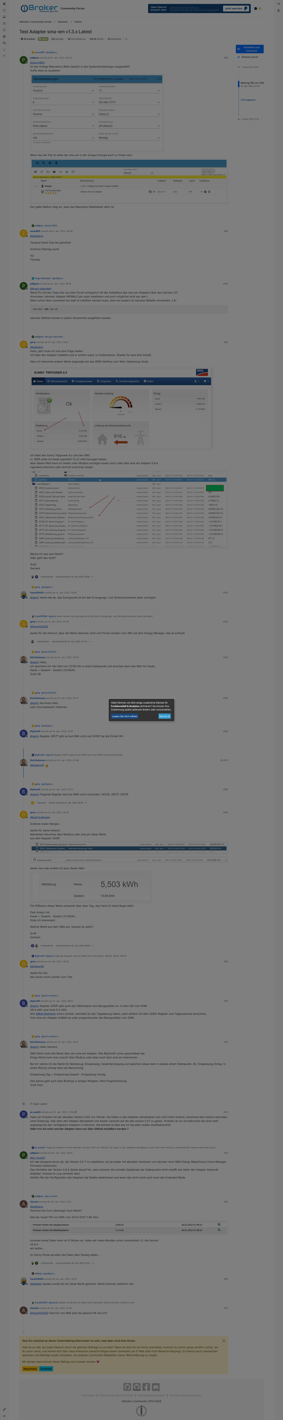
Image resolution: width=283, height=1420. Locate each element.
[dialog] (141, 710)
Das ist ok (164, 716)
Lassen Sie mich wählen (124, 716)
